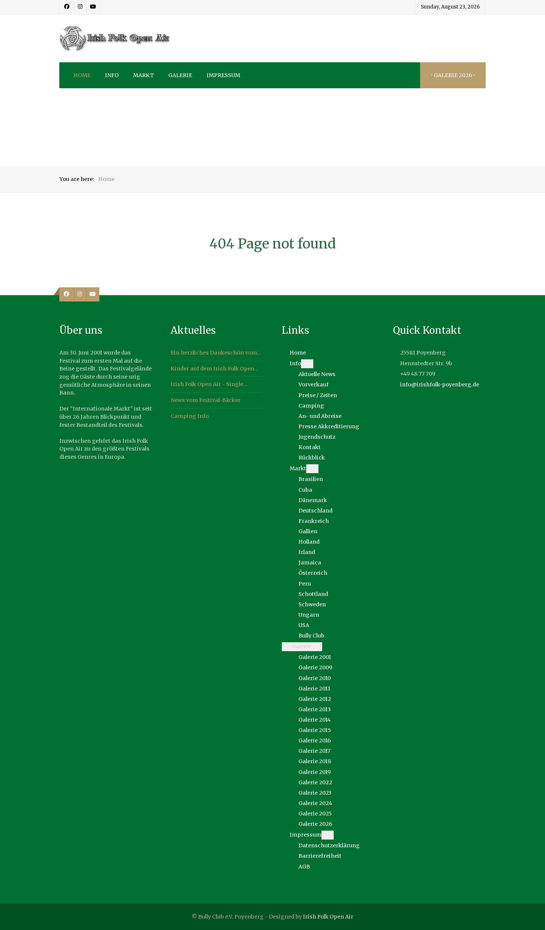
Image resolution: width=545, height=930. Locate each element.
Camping (311, 405)
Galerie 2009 (315, 667)
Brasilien (310, 479)
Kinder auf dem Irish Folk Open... (215, 368)
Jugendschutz (317, 436)
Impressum (305, 834)
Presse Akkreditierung (328, 426)
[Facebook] (67, 7)
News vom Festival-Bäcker (206, 400)
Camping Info (190, 416)
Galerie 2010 (314, 678)
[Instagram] (80, 7)
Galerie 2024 (315, 803)
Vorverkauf (313, 384)
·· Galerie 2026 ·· (453, 75)
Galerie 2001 (314, 657)
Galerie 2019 (314, 772)
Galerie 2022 (315, 782)
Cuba (305, 490)
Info (295, 363)
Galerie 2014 (314, 719)
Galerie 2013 (314, 709)
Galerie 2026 (315, 824)
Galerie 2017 (314, 751)
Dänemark (312, 500)
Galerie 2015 (314, 730)
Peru (304, 583)
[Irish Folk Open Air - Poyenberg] (115, 39)
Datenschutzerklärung (329, 845)
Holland (309, 541)
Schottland (313, 594)
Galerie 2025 (315, 813)
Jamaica (309, 562)
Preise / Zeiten (317, 395)
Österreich (312, 573)
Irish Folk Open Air (328, 916)
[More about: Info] (307, 363)
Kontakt (309, 447)
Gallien (307, 531)
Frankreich (313, 521)
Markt (298, 468)
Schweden (312, 604)
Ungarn (308, 614)
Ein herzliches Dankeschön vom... (216, 352)
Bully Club (311, 635)
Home (298, 352)
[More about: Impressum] (327, 835)
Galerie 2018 (314, 761)
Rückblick (311, 457)
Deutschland (315, 510)
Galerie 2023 (314, 792)
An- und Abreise (319, 416)
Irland (306, 552)
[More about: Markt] (312, 468)
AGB (304, 866)
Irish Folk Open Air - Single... (209, 384)
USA (303, 625)
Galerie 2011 (314, 688)
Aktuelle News (317, 374)
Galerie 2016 (314, 740)
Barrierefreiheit (319, 855)
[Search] (407, 75)
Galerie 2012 (314, 699)
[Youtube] (93, 7)
